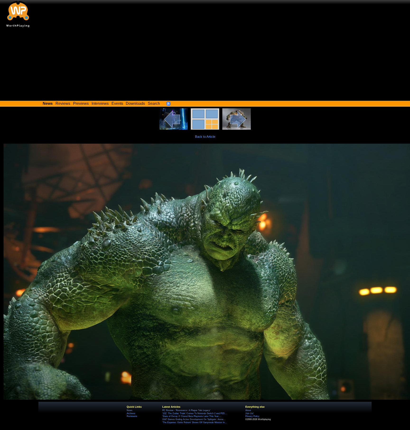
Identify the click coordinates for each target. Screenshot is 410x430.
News (129, 410)
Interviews (100, 103)
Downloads (135, 103)
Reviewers (132, 416)
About (248, 410)
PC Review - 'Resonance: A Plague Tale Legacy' (186, 410)
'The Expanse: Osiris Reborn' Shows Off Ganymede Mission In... (194, 422)
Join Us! (249, 413)
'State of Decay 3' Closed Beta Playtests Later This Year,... (191, 416)
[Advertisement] (205, 65)
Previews (81, 103)
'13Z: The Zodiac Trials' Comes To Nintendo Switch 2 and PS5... (194, 413)
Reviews (63, 103)
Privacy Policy (252, 416)
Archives (131, 413)
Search (154, 103)
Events (117, 103)
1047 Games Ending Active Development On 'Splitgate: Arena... (193, 419)
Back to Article (205, 136)
